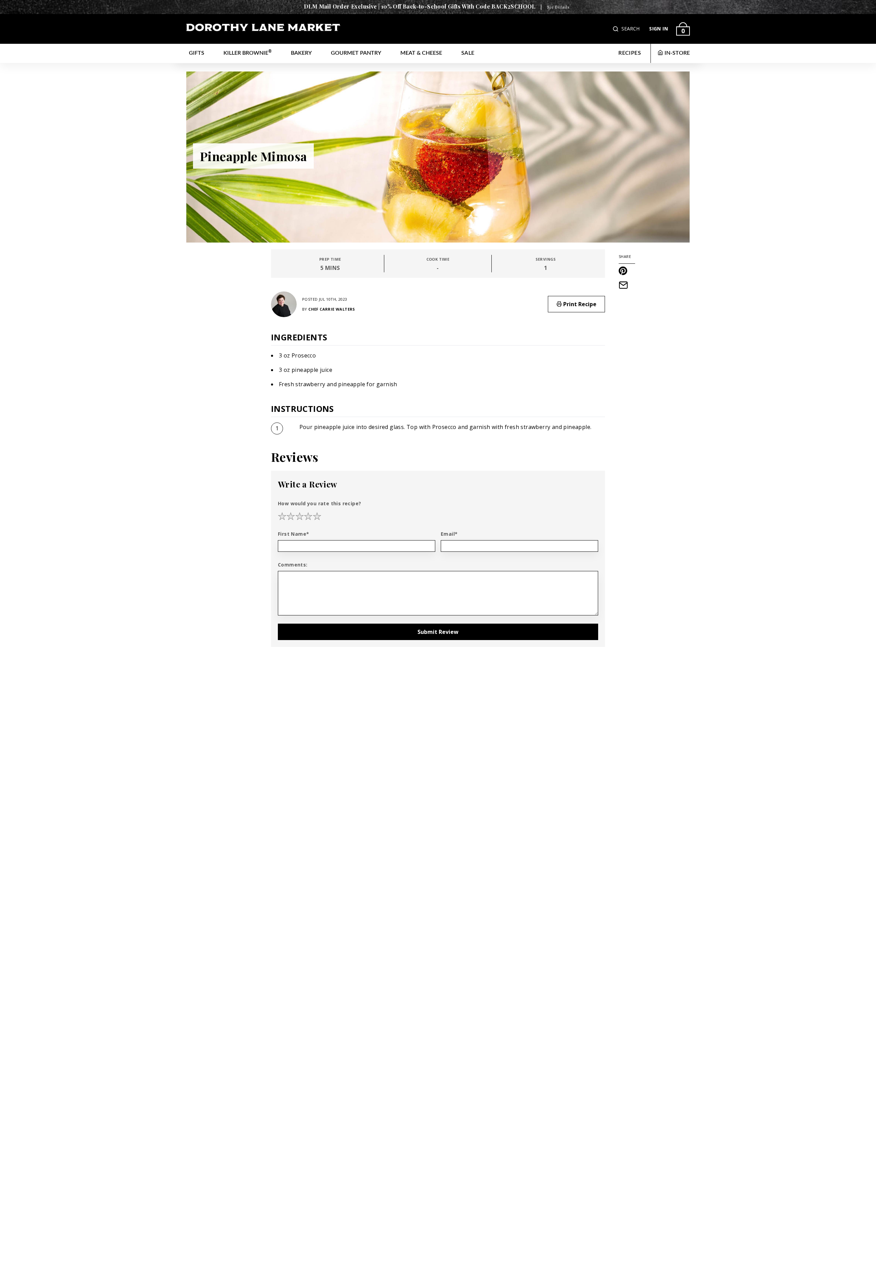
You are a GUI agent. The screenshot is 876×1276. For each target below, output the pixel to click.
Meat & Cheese (421, 53)
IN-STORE (677, 53)
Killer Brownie (247, 52)
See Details (558, 7)
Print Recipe (579, 304)
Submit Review (438, 632)
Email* (449, 534)
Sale (468, 53)
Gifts (196, 53)
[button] (616, 29)
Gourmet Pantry (356, 53)
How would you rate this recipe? (319, 503)
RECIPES (629, 53)
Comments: (293, 564)
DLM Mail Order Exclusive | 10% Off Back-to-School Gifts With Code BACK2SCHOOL (420, 6)
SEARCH (630, 28)
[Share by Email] (627, 285)
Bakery (301, 53)
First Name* (293, 534)
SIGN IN (658, 28)
